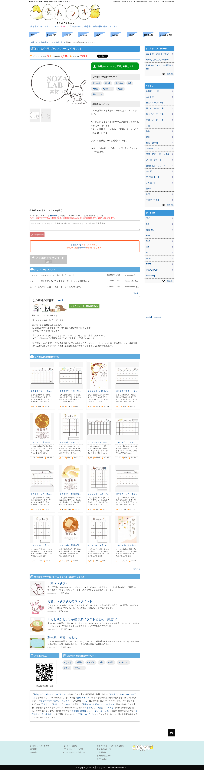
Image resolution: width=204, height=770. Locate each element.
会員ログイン (154, 1)
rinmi (59, 300)
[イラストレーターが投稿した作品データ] (119, 36)
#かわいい (108, 89)
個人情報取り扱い (104, 756)
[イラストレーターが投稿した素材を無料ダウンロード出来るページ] (37, 36)
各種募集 (33, 752)
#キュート (97, 94)
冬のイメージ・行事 (155, 120)
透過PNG (150, 230)
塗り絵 (149, 188)
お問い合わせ (102, 759)
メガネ (66, 704)
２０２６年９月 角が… (41, 494)
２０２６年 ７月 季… (70, 391)
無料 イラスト (83, 698)
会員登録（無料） (120, 1)
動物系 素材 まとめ (62, 637)
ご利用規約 (101, 752)
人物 (148, 125)
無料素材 (44, 42)
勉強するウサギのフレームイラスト (49, 694)
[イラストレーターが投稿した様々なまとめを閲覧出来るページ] (86, 36)
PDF (148, 247)
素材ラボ (33, 42)
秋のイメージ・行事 (155, 114)
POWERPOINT (152, 270)
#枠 (129, 83)
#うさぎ (96, 83)
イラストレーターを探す (39, 746)
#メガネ (119, 83)
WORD (149, 258)
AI (147, 253)
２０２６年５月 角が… (41, 391)
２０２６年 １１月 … (126, 442)
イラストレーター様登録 (138, 1)
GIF (147, 224)
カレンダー (151, 97)
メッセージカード (154, 160)
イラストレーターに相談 (73, 749)
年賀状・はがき (153, 91)
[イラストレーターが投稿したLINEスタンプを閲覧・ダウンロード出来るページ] (70, 36)
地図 (148, 194)
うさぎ (44, 704)
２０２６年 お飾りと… (98, 391)
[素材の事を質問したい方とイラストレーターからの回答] (102, 36)
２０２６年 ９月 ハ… (70, 442)
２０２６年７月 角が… (126, 494)
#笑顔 (120, 89)
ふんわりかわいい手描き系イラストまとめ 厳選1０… (84, 619)
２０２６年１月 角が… (98, 442)
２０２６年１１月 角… (126, 391)
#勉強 (95, 89)
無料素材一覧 (57, 42)
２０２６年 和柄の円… (41, 442)
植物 (148, 131)
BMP (148, 241)
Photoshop (150, 275)
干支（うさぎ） (57, 583)
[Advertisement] (140, 9)
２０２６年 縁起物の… (126, 545)
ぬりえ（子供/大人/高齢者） (158, 59)
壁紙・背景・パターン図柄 (157, 154)
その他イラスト (153, 200)
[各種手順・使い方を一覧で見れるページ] (167, 36)
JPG (148, 218)
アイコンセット (153, 177)
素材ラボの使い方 (167, 1)
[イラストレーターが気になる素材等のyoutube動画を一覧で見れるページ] (151, 36)
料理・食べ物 (152, 143)
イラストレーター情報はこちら (84, 306)
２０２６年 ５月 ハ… (98, 494)
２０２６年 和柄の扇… (70, 494)
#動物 (108, 83)
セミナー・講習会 (70, 746)
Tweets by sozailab (153, 317)
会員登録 (53, 215)
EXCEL (149, 264)
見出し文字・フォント (155, 166)
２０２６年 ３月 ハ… (41, 545)
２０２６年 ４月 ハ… (98, 545)
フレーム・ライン (102, 711)
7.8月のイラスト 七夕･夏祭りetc (159, 67)
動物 (55, 704)
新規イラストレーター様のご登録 (110, 746)
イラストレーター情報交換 (74, 752)
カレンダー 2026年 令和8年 (158, 54)
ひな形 (149, 171)
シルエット (151, 183)
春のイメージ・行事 (155, 103)
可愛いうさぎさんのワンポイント (69, 601)
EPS (148, 236)
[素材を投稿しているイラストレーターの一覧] (54, 36)
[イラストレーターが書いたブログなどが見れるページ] (135, 36)
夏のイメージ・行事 (155, 108)
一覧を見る (136, 293)
